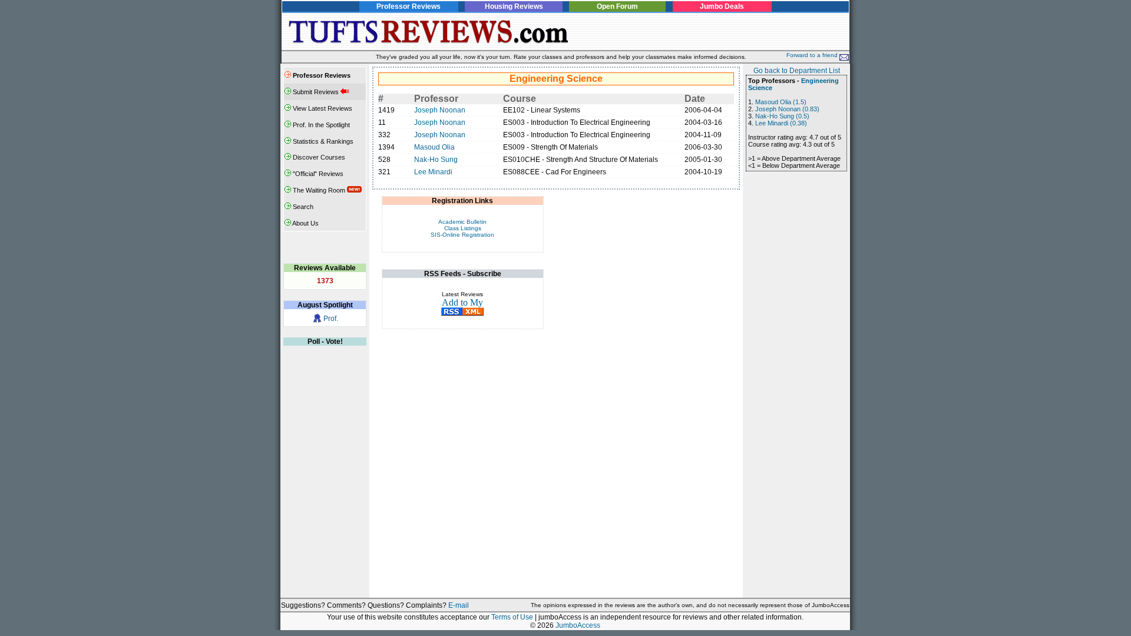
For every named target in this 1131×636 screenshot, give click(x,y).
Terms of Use (512, 617)
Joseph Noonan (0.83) (787, 108)
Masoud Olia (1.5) (780, 101)
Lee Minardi (433, 172)
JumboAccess (577, 625)
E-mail (458, 605)
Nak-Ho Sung (436, 159)
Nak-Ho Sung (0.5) (782, 116)
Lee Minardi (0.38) (781, 123)
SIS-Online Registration (462, 234)
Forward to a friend (812, 55)
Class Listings (462, 228)
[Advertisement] (711, 31)
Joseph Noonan (439, 110)
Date (694, 99)
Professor (436, 99)
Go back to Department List (796, 71)
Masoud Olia (434, 147)
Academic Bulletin (462, 221)
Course (519, 99)
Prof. (330, 318)
